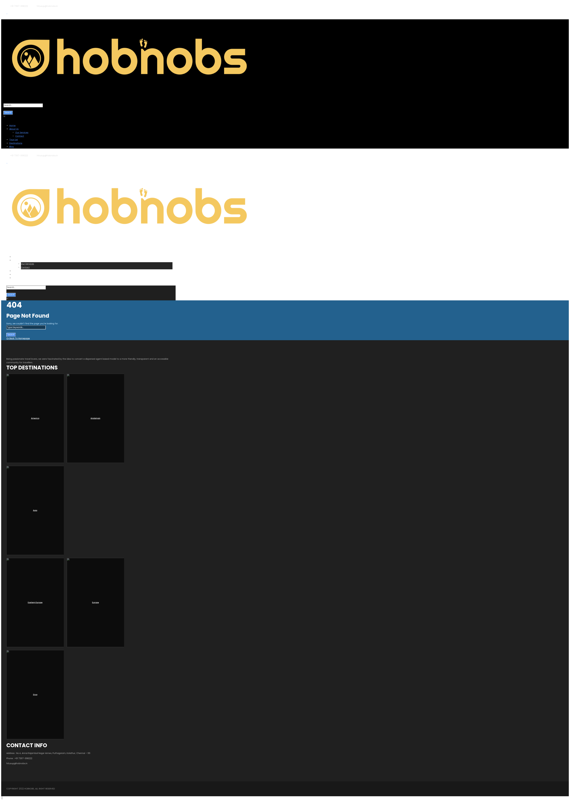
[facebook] (15, 9)
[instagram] (29, 9)
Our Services (21, 132)
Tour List (13, 139)
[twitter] (24, 9)
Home (12, 125)
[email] (10, 9)
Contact (19, 136)
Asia (35, 510)
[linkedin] (20, 9)
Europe (95, 602)
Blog (11, 146)
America (35, 418)
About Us (14, 128)
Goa (35, 694)
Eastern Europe (35, 602)
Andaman (95, 418)
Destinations (15, 143)
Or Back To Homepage (18, 338)
